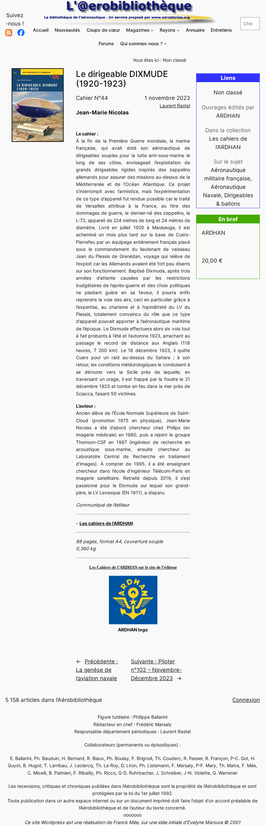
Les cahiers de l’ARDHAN (106, 523)
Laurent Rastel (175, 105)
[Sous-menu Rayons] (178, 30)
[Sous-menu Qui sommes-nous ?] (165, 43)
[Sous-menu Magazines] (152, 30)
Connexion (246, 700)
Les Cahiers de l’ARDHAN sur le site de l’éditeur (133, 567)
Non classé (174, 60)
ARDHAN (228, 116)
